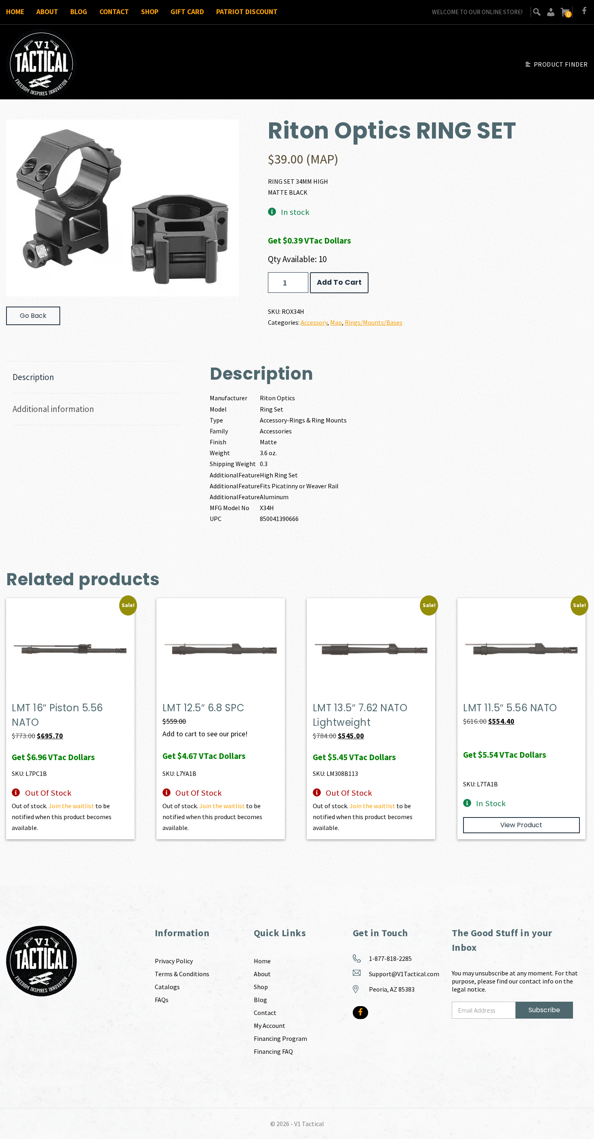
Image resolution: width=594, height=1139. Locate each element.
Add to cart (339, 282)
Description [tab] (33, 377)
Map (336, 322)
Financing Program (280, 1038)
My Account (269, 1025)
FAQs (162, 1000)
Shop (149, 11)
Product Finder (561, 64)
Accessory (314, 322)
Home (15, 11)
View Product (521, 825)
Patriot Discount (247, 11)
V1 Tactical (309, 1124)
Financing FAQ (273, 1051)
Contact (114, 11)
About (47, 11)
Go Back (33, 315)
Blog (78, 11)
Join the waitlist (71, 806)
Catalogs (167, 987)
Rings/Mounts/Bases (373, 322)
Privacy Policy (174, 961)
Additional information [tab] (53, 408)
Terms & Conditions (182, 974)
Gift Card (187, 11)
